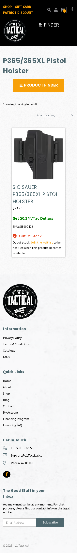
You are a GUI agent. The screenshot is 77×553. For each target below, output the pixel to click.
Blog (6, 400)
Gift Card (23, 7)
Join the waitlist (42, 242)
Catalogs (9, 350)
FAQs (6, 357)
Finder (48, 25)
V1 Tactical (22, 545)
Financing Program (16, 419)
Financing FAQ (12, 425)
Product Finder (41, 85)
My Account (10, 412)
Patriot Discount (18, 12)
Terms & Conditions (16, 344)
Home (7, 381)
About (7, 387)
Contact (8, 406)
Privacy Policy (12, 338)
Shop (7, 7)
